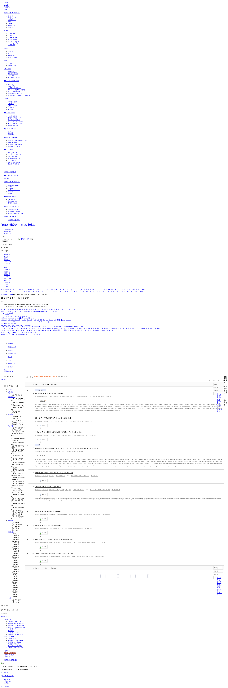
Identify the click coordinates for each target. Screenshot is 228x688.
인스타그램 (7, 681)
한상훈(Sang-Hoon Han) (41, 396)
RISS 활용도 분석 (9, 113)
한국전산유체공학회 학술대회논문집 (18, 451)
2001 (15, 578)
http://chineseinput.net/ (7, 294)
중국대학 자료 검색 (14, 146)
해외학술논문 (12, 20)
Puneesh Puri (52, 514)
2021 (16, 543)
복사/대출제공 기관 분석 (15, 121)
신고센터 (11, 109)
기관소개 (7, 656)
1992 (15, 591)
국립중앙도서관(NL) (14, 642)
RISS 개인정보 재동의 (11, 175)
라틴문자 (7, 277)
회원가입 (7, 2)
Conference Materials (14, 190)
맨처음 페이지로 (99, 576)
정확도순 (216, 384)
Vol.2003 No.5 (88, 421)
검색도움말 (7, 231)
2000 (15, 580)
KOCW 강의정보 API (14, 154)
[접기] (224, 397)
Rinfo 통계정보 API (14, 158)
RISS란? (10, 84)
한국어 (17, 600)
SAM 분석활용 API (14, 162)
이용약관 (7, 651)
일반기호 (7, 282)
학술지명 (11, 426)
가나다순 (11, 391)
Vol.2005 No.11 (101, 542)
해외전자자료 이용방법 (15, 93)
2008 (16, 566)
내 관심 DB (11, 45)
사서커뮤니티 (12, 629)
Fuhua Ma (58, 514)
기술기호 (7, 273)
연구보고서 (11, 25)
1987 (15, 594)
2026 (15, 534)
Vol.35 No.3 (109, 396)
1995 (15, 589)
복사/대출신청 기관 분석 (15, 123)
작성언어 (11, 598)
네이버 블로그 (8, 679)
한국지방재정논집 (71, 451)
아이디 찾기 (11, 55)
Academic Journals (13, 185)
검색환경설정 (12, 65)
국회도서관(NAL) (13, 644)
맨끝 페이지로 (150, 576)
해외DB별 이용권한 (14, 211)
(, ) (41, 451)
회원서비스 (7, 48)
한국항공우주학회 (82, 396)
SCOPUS (17, 420)
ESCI (16, 418)
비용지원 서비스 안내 (14, 142)
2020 (16, 544)
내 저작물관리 (12, 39)
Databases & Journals (10, 196)
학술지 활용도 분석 (14, 120)
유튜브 (6, 683)
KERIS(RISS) (18, 406)
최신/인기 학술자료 (10, 129)
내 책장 (10, 35)
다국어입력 (7, 233)
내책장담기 (45, 384)
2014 (16, 555)
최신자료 (11, 132)
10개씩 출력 (216, 574)
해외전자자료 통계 (10, 216)
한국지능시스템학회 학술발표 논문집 (18, 500)
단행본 (10, 23)
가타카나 (7, 256)
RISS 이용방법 (12, 72)
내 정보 (10, 63)
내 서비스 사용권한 (14, 43)
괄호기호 (7, 269)
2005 (16, 571)
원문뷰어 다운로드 (10, 172)
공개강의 (11, 27)
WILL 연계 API (12, 156)
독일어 (6, 265)
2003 (15, 575)
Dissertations (11, 188)
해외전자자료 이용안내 (11, 206)
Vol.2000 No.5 (116, 490)
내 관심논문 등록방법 (14, 88)
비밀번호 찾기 (12, 57)
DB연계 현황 (12, 75)
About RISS (7, 69)
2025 (16, 535)
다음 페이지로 (146, 576)
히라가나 (7, 254)
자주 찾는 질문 (12, 102)
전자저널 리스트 (13, 199)
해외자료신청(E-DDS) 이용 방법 (18, 140)
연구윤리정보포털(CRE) (15, 646)
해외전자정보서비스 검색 (12, 182)
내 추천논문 (11, 33)
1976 (15, 596)
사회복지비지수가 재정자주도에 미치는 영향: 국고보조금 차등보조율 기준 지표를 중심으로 (66, 448)
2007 (15, 568)
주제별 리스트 (12, 203)
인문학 (16, 528)
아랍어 (6, 286)
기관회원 (11, 631)
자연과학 (17, 524)
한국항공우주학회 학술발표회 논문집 (18, 433)
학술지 (10, 21)
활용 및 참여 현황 (13, 164)
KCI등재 (17, 416)
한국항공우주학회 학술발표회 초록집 (18, 485)
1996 (15, 587)
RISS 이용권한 (12, 86)
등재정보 (11, 414)
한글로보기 (54, 384)
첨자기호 (7, 275)
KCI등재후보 (18, 422)
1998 (15, 584)
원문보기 (43, 401)
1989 (15, 593)
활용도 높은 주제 (13, 125)
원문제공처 (11, 397)
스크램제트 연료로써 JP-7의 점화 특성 (48, 511)
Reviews (10, 191)
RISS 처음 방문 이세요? (11, 81)
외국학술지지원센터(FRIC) (16, 625)
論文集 (16, 468)
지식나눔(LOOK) (13, 632)
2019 (16, 546)
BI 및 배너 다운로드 (14, 77)
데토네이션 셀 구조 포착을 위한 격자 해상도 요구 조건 (54, 553)
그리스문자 (7, 262)
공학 (16, 522)
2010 (15, 562)
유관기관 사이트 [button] (9, 636)
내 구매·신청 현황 (13, 41)
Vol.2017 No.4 (92, 435)
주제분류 (11, 520)
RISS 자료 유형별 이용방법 (16, 90)
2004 (15, 573)
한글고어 (7, 260)
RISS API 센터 (8, 149)
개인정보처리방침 (10, 653)
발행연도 (11, 532)
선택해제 (3, 379)
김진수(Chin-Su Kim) (54, 490)
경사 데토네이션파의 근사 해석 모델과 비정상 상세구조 (54, 539)
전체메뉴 (7, 9)
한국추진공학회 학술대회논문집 (74, 421)
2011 (15, 560)
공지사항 (7, 178)
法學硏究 (17, 489)
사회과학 (17, 526)
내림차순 (215, 387)
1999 (15, 582)
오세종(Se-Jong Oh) (65, 490)
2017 (16, 550)
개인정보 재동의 (9, 655)
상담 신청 (11, 104)
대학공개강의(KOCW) (15, 621)
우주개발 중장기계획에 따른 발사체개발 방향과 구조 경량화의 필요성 (59, 432)
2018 (16, 548)
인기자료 (11, 134)
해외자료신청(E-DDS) (11, 137)
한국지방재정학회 (55, 451)
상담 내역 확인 (12, 106)
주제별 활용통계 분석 (14, 118)
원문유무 (11, 393)
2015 (15, 553)
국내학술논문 (12, 18)
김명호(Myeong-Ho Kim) (55, 396)
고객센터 (7, 7)
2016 (16, 552)
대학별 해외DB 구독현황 (15, 213)
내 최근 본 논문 (12, 37)
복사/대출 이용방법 (14, 91)
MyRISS (6, 6)
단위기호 (7, 280)
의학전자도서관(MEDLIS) (16, 634)
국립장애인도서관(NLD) (15, 640)
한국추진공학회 (54, 421)
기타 (15, 530)
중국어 (6, 258)
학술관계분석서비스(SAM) (16, 627)
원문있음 (17, 395)
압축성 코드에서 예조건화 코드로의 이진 (49, 393)
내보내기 (37, 384)
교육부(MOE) (12, 638)
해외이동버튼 (5, 686)
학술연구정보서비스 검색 (12, 13)
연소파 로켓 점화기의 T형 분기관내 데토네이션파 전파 (54, 473)
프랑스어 (7, 263)
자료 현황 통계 (12, 116)
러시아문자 (7, 278)
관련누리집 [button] (7, 619)
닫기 (2, 335)
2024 (16, 537)
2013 (16, 557)
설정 (5, 60)
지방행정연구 (18, 481)
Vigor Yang (51, 476)
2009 (15, 564)
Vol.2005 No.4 (107, 514)
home (5, 370)
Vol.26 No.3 (81, 451)
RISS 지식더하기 (13, 74)
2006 (16, 569)
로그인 (6, 4)
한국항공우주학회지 (98, 396)
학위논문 (11, 16)
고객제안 (11, 107)
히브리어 (7, 267)
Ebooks (10, 186)
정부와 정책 (18, 511)
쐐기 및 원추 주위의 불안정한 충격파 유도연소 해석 (53, 418)
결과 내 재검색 (7, 244)
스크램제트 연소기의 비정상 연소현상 (48, 525)
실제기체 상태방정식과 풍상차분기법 (48, 487)
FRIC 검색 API (12, 160)
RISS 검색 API (12, 153)
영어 (16, 602)
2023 (16, 539)
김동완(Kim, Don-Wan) (55, 542)
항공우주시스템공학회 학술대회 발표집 (18, 464)
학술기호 (7, 271)
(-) (68, 396)
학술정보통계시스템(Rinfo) (16, 623)
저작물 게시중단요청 (10, 660)
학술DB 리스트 (12, 201)
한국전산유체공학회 (78, 490)
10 (33, 553)
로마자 (6, 284)
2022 (16, 541)
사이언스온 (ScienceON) (15, 647)
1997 (15, 585)
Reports (10, 193)
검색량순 (11, 389)
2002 (15, 576)
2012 (15, 559)
